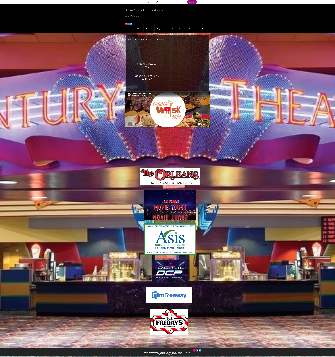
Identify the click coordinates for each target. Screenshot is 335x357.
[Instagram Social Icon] (126, 24)
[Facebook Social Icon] (128, 24)
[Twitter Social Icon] (131, 24)
